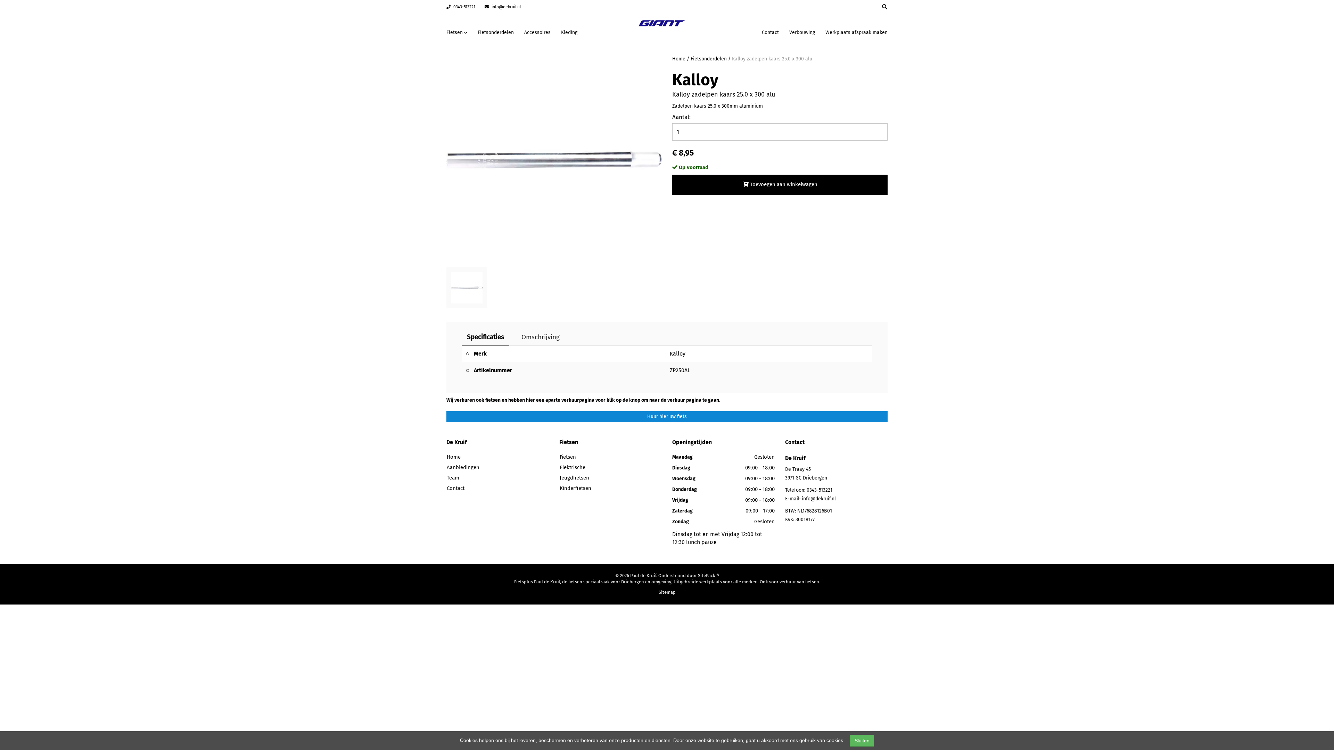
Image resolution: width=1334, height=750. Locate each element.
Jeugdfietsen (574, 478)
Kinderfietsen (575, 488)
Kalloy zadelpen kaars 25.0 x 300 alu (772, 59)
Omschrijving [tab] (540, 337)
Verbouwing (802, 32)
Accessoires (537, 32)
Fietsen (568, 457)
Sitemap (667, 592)
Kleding (569, 32)
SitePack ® (708, 575)
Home (678, 59)
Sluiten (862, 740)
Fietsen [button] (455, 32)
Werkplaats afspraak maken (856, 32)
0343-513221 (463, 7)
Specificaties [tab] (485, 337)
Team (453, 478)
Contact (770, 32)
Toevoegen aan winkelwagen (783, 184)
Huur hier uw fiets (667, 416)
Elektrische (572, 467)
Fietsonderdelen (496, 32)
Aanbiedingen (734, 31)
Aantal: (681, 117)
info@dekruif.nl (506, 7)
